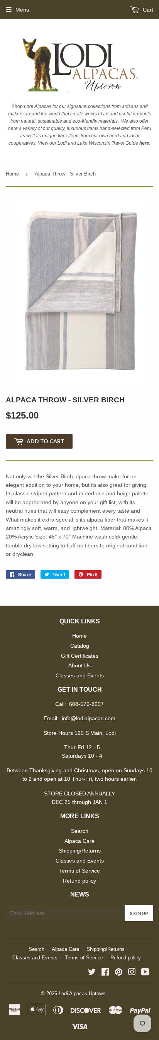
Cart (147, 10)
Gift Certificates (79, 656)
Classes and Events (80, 675)
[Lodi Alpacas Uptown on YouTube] (145, 973)
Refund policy (79, 881)
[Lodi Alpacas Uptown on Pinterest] (119, 973)
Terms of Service (79, 871)
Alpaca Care (79, 841)
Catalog (79, 646)
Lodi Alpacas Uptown (82, 993)
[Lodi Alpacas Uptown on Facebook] (105, 973)
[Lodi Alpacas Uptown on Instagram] (132, 973)
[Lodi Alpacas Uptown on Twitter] (92, 973)
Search (79, 831)
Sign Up (139, 913)
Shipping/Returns (80, 851)
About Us (79, 665)
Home (12, 174)
